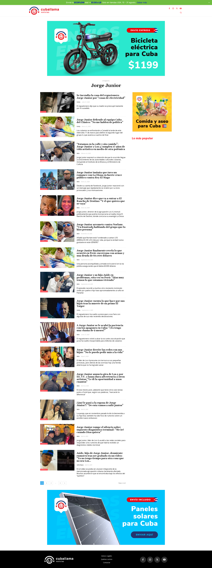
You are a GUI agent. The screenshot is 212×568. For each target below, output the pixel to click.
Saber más (142, 2)
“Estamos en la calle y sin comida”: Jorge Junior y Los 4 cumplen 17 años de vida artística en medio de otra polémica (101, 147)
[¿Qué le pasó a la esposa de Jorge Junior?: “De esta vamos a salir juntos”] (57, 410)
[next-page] (65, 483)
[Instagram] (173, 8)
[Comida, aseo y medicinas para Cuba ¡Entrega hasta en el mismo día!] (152, 112)
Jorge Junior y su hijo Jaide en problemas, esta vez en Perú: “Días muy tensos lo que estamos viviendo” (100, 278)
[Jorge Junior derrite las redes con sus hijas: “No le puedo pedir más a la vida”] (57, 357)
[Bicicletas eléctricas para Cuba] (106, 48)
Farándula (44, 160)
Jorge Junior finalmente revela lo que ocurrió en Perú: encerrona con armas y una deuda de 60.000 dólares (100, 253)
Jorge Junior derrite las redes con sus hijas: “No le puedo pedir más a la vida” (100, 351)
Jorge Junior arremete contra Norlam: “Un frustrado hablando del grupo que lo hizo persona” (101, 227)
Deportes (43, 136)
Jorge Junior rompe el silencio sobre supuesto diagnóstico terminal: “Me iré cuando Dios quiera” (100, 430)
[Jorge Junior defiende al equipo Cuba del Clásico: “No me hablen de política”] (57, 127)
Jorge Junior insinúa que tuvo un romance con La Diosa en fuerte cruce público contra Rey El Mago (99, 175)
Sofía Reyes (80, 465)
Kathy (78, 102)
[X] (177, 8)
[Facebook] (169, 8)
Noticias (43, 112)
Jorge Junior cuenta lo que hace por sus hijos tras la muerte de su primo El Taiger (101, 304)
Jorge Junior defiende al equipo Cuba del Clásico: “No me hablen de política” (100, 121)
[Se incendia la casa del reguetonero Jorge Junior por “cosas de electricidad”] (57, 102)
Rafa (78, 153)
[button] (181, 12)
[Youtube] (180, 8)
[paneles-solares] (106, 517)
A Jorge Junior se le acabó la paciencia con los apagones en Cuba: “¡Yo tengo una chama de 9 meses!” (100, 328)
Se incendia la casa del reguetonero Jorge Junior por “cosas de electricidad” (101, 96)
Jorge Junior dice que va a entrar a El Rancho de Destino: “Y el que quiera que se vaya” (101, 201)
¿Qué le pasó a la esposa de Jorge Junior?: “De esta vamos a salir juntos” (100, 404)
